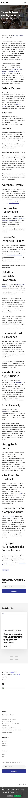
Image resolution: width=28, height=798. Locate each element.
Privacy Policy (22, 784)
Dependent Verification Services (10, 723)
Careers (4, 679)
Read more (6, 646)
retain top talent (18, 382)
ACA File (4, 717)
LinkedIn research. (14, 203)
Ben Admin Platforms (7, 714)
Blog (3, 754)
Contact (4, 677)
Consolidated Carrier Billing (9, 719)
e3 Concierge (5, 725)
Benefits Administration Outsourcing (11, 730)
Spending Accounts (7, 732)
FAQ (3, 756)
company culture (8, 516)
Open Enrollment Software (9, 728)
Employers (6, 570)
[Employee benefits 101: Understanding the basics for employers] (14, 620)
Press (15, 22)
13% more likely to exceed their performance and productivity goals (13, 71)
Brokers (4, 741)
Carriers (4, 743)
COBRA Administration (8, 721)
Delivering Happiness (18, 35)
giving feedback (17, 493)
